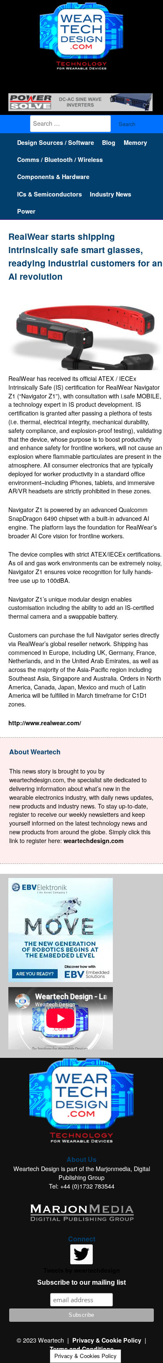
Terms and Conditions (82, 1349)
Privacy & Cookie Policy (106, 1340)
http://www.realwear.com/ (44, 723)
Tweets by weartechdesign (81, 1270)
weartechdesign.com (94, 840)
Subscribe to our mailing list (81, 1282)
